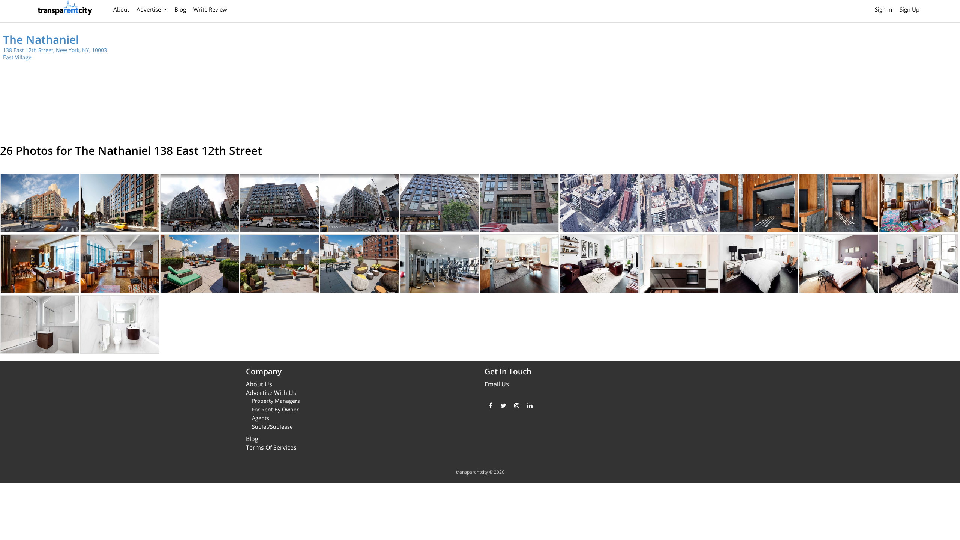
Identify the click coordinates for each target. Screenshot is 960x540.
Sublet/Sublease (272, 426)
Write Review (210, 9)
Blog (180, 9)
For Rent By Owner (275, 409)
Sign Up (910, 9)
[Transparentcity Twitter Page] (503, 405)
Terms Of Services (271, 447)
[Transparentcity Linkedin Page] (530, 405)
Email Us (496, 384)
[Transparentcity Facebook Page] (490, 405)
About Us (259, 384)
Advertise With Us (271, 392)
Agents (260, 418)
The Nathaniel (41, 39)
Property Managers (276, 400)
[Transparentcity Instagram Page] (516, 405)
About (121, 9)
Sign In (883, 9)
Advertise (149, 9)
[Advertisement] (722, 82)
